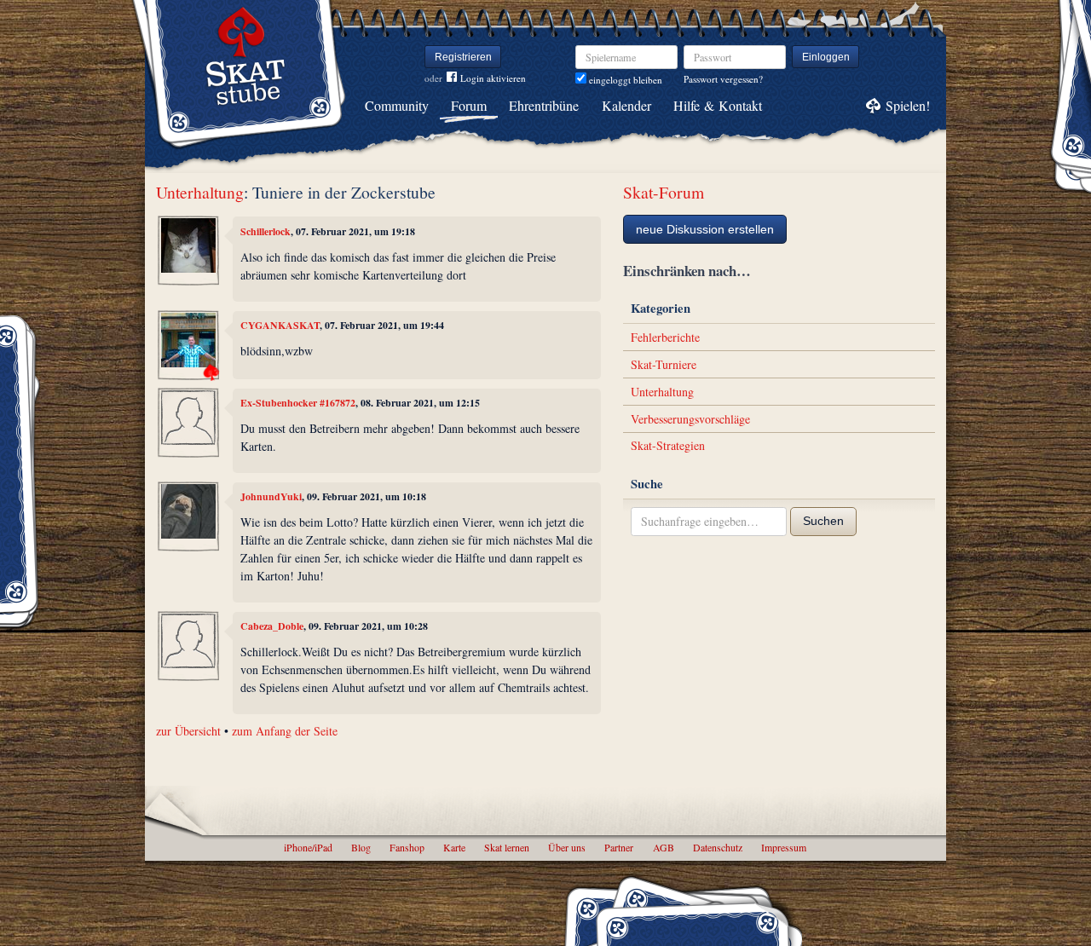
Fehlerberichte (665, 337)
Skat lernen (506, 847)
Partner (618, 847)
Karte (454, 847)
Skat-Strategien (668, 445)
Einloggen (826, 57)
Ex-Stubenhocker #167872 (297, 402)
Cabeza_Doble (271, 626)
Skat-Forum (663, 192)
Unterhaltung (200, 192)
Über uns (567, 847)
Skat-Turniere (663, 364)
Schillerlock (265, 231)
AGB (663, 847)
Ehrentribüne (544, 105)
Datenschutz (717, 847)
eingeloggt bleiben (624, 79)
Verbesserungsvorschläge (690, 419)
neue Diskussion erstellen (705, 229)
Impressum (783, 847)
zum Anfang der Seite (285, 731)
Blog (361, 847)
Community (397, 105)
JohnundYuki (271, 496)
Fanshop (407, 847)
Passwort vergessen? (723, 78)
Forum (469, 105)
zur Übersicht (188, 731)
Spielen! (908, 105)
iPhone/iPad (308, 847)
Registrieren (463, 57)
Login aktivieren (493, 78)
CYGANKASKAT (280, 325)
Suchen (823, 521)
